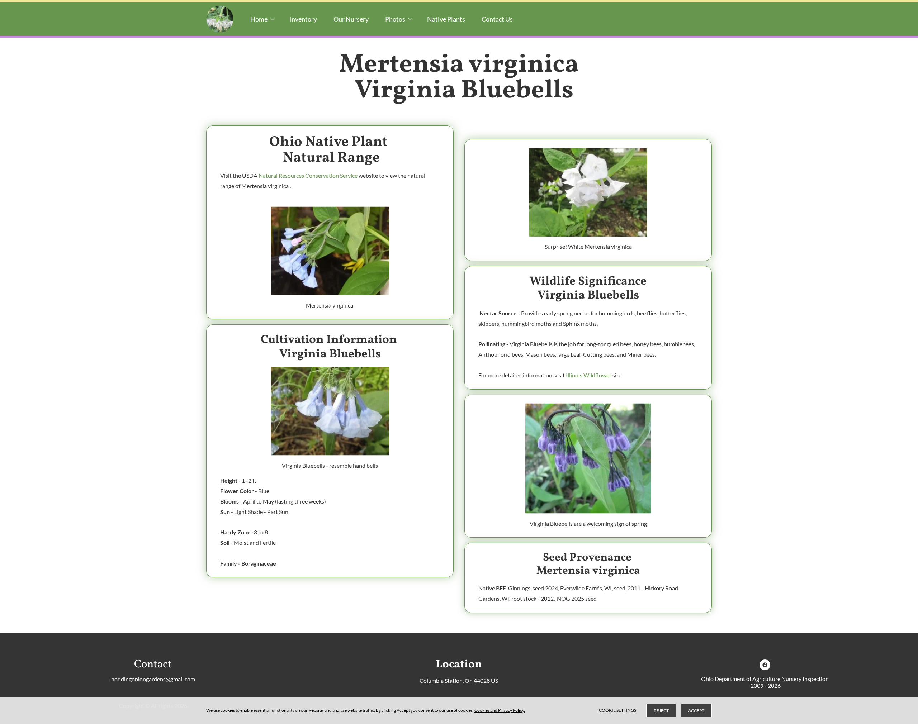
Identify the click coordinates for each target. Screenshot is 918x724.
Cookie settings (617, 710)
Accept (696, 710)
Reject (661, 710)
